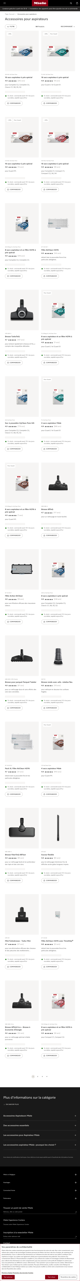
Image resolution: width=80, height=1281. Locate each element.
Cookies (30, 1273)
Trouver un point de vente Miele (18, 1208)
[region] (40, 1262)
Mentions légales (7, 1273)
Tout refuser (51, 1277)
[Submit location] (76, 1212)
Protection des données (20, 1273)
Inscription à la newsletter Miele (18, 1233)
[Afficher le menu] (4, 3)
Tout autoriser (8, 1277)
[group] (22, 71)
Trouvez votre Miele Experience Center (16, 1224)
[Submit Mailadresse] (76, 1237)
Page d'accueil (9, 14)
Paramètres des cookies (68, 1277)
